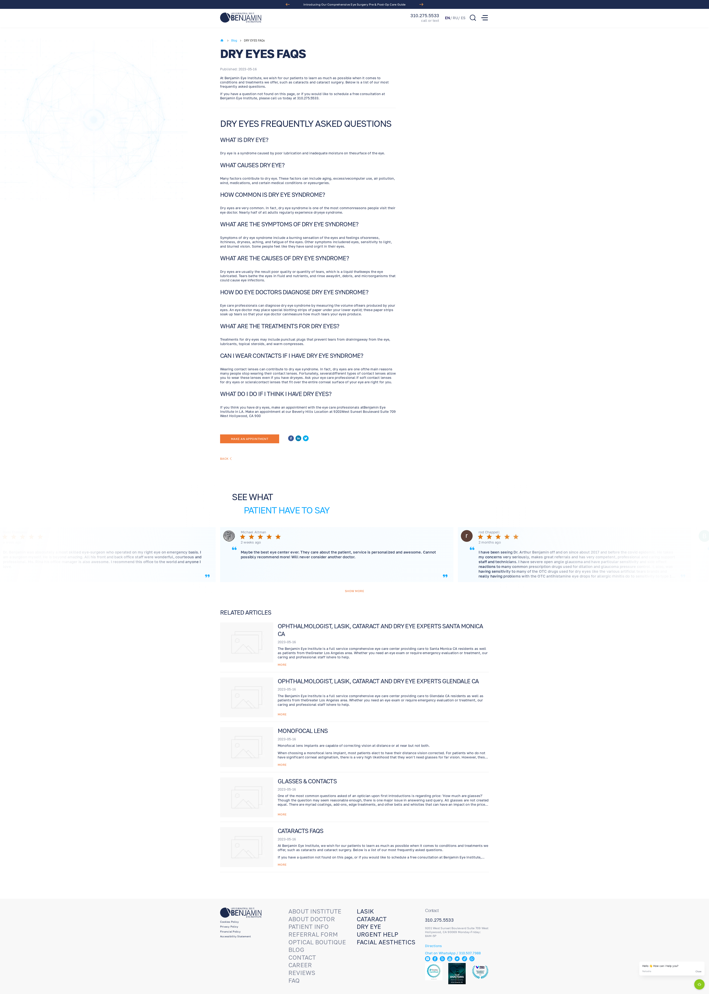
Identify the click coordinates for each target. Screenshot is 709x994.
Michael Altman (253, 532)
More (282, 664)
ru (455, 18)
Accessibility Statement (235, 936)
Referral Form (313, 934)
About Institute (315, 911)
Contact (302, 957)
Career (300, 965)
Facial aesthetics (386, 942)
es (463, 18)
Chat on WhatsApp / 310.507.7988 (453, 953)
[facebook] (291, 438)
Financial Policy (230, 931)
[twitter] (306, 438)
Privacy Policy (229, 926)
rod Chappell (489, 532)
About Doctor (311, 919)
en (447, 18)
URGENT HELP (377, 934)
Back (224, 458)
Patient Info (308, 926)
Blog (234, 40)
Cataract (372, 919)
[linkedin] (298, 438)
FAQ (294, 980)
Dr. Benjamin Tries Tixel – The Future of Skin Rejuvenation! (354, 4)
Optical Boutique (317, 942)
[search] (473, 18)
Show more (354, 591)
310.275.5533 (424, 15)
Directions (433, 946)
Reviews (301, 972)
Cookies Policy (229, 921)
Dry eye (369, 926)
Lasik (365, 911)
